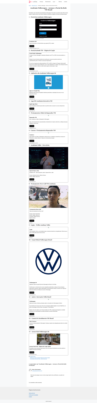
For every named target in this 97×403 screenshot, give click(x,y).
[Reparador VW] (48, 122)
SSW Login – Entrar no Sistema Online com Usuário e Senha (40, 357)
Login (54, 1)
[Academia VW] (48, 44)
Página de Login (34, 5)
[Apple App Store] (48, 107)
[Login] (48, 232)
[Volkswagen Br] (48, 269)
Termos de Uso (32, 393)
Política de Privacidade (33, 394)
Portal (30, 5)
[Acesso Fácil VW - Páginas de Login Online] (48, 344)
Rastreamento (48, 1)
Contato (65, 1)
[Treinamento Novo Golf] (48, 205)
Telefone (60, 1)
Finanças (41, 1)
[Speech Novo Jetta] (48, 164)
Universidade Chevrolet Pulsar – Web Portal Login (38, 358)
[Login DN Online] (33, 1)
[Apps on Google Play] (48, 87)
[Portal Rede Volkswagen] (48, 62)
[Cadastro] (48, 138)
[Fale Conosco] (48, 325)
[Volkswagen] (48, 308)
